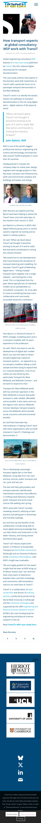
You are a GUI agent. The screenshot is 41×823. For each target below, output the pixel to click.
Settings (20, 819)
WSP (34, 59)
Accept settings (12, 814)
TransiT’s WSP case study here (22, 624)
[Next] (36, 660)
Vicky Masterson (29, 53)
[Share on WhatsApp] (25, 638)
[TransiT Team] (17, 4)
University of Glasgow (19, 603)
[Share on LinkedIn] (33, 638)
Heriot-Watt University (24, 550)
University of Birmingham (20, 557)
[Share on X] (16, 638)
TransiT (9, 66)
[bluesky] (20, 758)
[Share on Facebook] (7, 638)
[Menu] (35, 4)
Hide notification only (27, 814)
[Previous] (34, 660)
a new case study (20, 62)
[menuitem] (35, 4)
